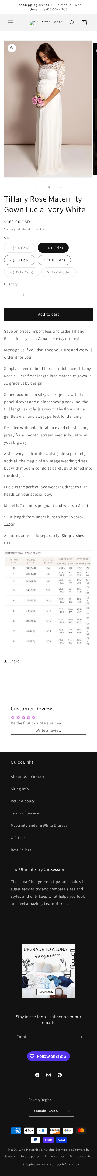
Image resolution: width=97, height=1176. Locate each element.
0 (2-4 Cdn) (22, 249)
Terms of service (81, 1156)
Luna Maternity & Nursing (37, 1149)
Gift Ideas (19, 837)
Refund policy (23, 801)
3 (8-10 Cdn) (54, 260)
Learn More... (56, 903)
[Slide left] (37, 187)
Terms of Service (25, 813)
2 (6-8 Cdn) (20, 260)
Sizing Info (20, 788)
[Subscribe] (80, 1037)
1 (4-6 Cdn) (53, 247)
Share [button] (14, 661)
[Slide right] (60, 187)
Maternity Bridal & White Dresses (39, 825)
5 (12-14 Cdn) (62, 273)
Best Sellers (21, 849)
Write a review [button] (48, 730)
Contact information (64, 1164)
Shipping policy (34, 1164)
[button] (11, 23)
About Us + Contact (28, 776)
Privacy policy (55, 1156)
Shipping (9, 229)
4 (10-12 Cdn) (24, 273)
